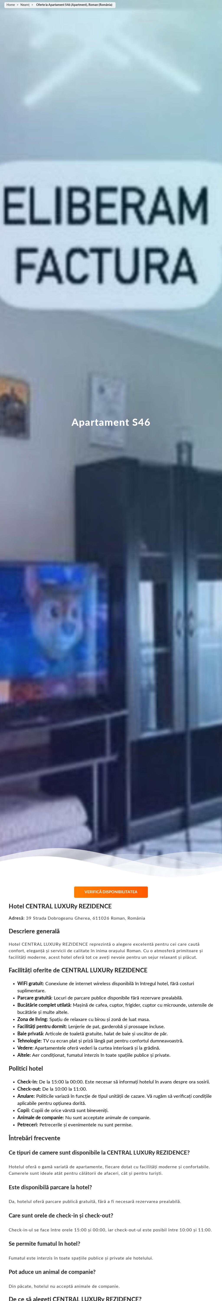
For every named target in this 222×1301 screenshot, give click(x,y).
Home (11, 5)
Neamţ (24, 5)
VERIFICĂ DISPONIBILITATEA (111, 892)
